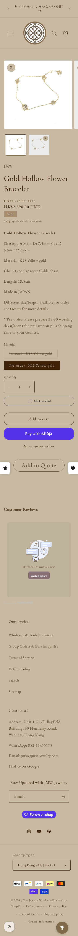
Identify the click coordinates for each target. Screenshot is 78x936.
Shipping (9, 221)
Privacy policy (58, 906)
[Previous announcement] (8, 8)
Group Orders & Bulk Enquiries (33, 646)
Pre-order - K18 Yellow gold (31, 365)
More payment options (39, 446)
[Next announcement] (69, 8)
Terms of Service (21, 657)
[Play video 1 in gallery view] (39, 144)
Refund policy (35, 906)
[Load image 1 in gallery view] (15, 144)
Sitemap (15, 691)
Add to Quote (38, 465)
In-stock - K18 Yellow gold (33, 354)
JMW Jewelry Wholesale (37, 900)
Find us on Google (24, 766)
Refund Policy (19, 668)
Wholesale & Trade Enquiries (31, 634)
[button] (10, 33)
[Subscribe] (63, 797)
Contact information (41, 921)
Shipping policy (54, 914)
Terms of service (29, 914)
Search (14, 680)
